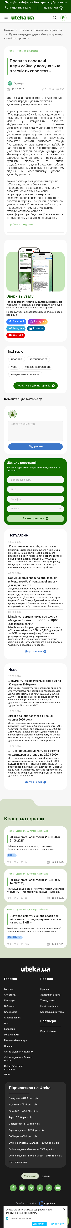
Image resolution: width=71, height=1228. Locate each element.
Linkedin (38, 328)
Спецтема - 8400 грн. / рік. (24, 1098)
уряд (14, 366)
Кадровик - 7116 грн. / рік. (23, 1104)
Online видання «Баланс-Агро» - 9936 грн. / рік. (35, 1155)
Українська (30, 1176)
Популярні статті (18, 1162)
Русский (45, 1176)
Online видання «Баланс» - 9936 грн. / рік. (32, 1149)
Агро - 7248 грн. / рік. (20, 1117)
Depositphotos (48, 1031)
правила (16, 359)
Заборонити (57, 1223)
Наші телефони (49, 1006)
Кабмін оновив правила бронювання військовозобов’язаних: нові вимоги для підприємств (32, 582)
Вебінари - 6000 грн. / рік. (23, 1136)
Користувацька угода (52, 1011)
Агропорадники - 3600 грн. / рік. (26, 1130)
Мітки (7, 1074)
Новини (11, 51)
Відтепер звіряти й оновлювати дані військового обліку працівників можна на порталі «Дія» (36, 919)
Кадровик (9, 1028)
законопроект (38, 359)
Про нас (44, 989)
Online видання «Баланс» (18, 1051)
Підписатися (50, 8)
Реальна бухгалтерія (15, 1040)
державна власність (37, 366)
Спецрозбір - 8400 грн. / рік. (24, 1123)
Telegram (18, 328)
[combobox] (35, 508)
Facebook (19, 321)
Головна (8, 989)
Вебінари (9, 1006)
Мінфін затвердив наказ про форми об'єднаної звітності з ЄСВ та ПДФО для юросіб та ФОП (33, 620)
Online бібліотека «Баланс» (13, 1067)
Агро (6, 1023)
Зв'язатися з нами (50, 994)
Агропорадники (12, 1017)
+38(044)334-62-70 (20, 8)
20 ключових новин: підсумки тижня (32, 547)
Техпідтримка (47, 1000)
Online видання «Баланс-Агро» (18, 1059)
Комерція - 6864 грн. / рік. (23, 1110)
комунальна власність (25, 374)
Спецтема (10, 994)
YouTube (18, 335)
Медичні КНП (11, 1034)
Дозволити (39, 1223)
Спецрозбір (10, 1011)
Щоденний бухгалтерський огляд (32, 831)
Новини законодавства (27, 51)
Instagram (40, 321)
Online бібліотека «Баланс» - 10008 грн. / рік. (34, 1142)
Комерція (9, 1000)
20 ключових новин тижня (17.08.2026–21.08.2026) (35, 839)
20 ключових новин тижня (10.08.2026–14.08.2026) (35, 882)
